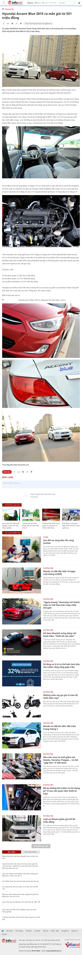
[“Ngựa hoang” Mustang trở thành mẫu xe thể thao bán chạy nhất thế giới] (21, 611)
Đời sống (9, 931)
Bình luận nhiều (30, 852)
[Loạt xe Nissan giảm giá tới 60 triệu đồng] (21, 828)
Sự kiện (4, 934)
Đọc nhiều (11, 852)
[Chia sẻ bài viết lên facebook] (3, 23)
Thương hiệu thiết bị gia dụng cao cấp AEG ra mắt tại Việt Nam (51, 525)
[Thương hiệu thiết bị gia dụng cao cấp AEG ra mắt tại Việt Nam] (51, 515)
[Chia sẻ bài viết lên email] (12, 23)
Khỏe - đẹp (55, 931)
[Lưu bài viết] (20, 23)
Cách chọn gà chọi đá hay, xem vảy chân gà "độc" (20, 902)
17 (21, 876)
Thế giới (29, 931)
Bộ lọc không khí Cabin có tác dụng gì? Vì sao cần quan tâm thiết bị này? (61, 791)
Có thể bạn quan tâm (12, 505)
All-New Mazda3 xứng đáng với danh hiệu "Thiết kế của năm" (59, 634)
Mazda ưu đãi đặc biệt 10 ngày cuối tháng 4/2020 (59, 573)
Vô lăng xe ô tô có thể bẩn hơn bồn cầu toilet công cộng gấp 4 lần (61, 665)
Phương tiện (9, 9)
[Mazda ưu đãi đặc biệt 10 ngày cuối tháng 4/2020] (21, 580)
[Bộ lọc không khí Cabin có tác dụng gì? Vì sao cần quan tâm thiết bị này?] (21, 797)
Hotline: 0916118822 (50, 3)
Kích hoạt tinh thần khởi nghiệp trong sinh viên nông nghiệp (10, 525)
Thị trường (19, 931)
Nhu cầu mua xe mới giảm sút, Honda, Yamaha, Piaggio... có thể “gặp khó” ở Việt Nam (60, 760)
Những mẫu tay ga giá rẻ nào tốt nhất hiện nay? (60, 696)
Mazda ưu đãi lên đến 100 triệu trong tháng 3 (59, 727)
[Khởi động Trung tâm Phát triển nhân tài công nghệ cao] (71, 515)
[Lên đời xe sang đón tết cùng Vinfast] (21, 549)
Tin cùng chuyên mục (12, 533)
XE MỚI (45, 537)
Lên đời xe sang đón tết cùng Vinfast (58, 542)
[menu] (4, 3)
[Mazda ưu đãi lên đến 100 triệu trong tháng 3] (21, 735)
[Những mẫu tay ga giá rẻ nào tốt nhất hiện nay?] (21, 704)
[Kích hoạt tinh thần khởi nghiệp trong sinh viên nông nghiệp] (11, 515)
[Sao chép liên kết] (16, 23)
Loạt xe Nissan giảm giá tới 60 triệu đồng (59, 820)
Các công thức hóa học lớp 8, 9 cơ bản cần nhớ (19, 887)
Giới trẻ (45, 931)
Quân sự (74, 931)
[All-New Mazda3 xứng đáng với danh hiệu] (21, 642)
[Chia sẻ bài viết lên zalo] (8, 23)
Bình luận (7, 472)
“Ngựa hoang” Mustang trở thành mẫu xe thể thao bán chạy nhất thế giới (61, 605)
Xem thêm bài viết (41, 846)
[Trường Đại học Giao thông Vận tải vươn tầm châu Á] (31, 515)
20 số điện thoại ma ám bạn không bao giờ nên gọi (20, 881)
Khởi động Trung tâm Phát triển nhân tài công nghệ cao (71, 525)
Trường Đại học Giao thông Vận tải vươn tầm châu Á (30, 525)
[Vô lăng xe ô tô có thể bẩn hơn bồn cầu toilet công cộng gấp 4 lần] (21, 673)
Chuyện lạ (65, 931)
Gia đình (37, 931)
